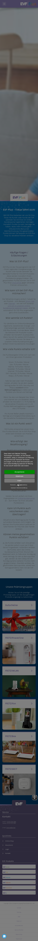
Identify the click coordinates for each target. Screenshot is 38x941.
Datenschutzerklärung (22, 487)
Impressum (13, 487)
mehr (19, 481)
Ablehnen (19, 476)
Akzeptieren (19, 472)
